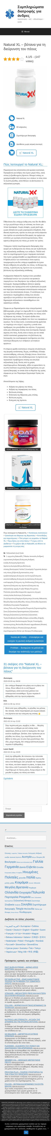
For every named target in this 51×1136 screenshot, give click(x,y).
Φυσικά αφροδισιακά (32, 624)
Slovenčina (20, 944)
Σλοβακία (12, 618)
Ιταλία (11, 595)
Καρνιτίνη (11, 598)
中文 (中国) (33, 952)
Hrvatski (26, 933)
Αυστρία (14, 566)
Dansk (9, 930)
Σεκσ (5, 611)
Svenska (23, 948)
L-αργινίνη (10, 556)
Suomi (42, 930)
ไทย (31, 948)
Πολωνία (12, 608)
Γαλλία (21, 569)
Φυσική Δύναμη (24, 628)
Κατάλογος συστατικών (38, 533)
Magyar (35, 933)
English (26, 930)
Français (10, 933)
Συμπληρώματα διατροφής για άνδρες (31, 11)
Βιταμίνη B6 (41, 857)
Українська (11, 952)
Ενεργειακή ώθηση (10, 872)
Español (34, 930)
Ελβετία (15, 572)
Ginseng (7, 853)
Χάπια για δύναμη (24, 631)
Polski (20, 941)
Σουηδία (19, 618)
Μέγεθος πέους (24, 602)
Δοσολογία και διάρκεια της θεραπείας (20, 535)
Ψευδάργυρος (36, 631)
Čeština (35, 926)
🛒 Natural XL (26, 152)
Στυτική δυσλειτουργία (18, 621)
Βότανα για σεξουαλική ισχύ (24, 862)
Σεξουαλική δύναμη (22, 900)
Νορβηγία (32, 888)
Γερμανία (37, 569)
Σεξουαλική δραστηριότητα (18, 611)
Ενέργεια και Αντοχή (25, 576)
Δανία (22, 867)
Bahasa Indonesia (14, 937)
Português (29, 941)
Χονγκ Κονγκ (15, 912)
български (25, 926)
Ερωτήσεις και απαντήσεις (18, 541)
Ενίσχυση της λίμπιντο (19, 585)
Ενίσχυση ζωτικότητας (25, 579)
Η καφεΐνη (19, 872)
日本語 (35, 937)
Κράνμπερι (27, 598)
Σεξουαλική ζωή (12, 553)
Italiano (27, 937)
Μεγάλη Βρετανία (11, 602)
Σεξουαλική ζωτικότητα (19, 615)
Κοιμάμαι (19, 598)
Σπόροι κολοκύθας (30, 618)
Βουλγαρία (14, 569)
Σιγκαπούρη (36, 901)
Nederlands (11, 941)
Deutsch (17, 930)
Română (39, 941)
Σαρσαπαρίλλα (40, 608)
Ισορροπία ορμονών (27, 592)
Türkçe (37, 948)
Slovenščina (32, 944)
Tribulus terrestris (30, 556)
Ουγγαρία (15, 605)
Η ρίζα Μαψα (24, 589)
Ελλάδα (40, 867)
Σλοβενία (18, 905)
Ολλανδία (34, 602)
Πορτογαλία (21, 608)
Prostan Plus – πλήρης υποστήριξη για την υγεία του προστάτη (24, 1073)
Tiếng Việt (22, 952)
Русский (10, 944)
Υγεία (21, 553)
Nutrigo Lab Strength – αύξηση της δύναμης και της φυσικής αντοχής (22, 1021)
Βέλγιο (20, 566)
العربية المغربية (12, 926)
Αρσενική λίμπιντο (15, 857)
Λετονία (35, 598)
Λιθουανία (43, 598)
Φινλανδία (20, 624)
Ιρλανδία (14, 592)
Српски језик (12, 948)
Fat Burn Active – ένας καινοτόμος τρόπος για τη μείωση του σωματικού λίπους (22, 981)
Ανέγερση (13, 563)
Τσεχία (29, 621)
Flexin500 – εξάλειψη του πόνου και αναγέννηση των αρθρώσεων (22, 1047)
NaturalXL (19, 556)
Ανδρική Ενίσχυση (20, 560)
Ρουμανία (30, 608)
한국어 (43, 937)
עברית (18, 933)
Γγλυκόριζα (28, 569)
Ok (26, 1132)
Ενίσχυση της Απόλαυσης (24, 582)
